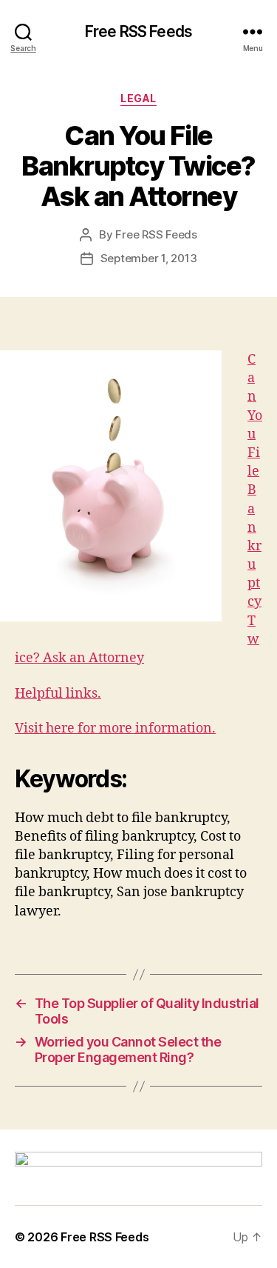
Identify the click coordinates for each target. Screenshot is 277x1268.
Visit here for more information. (115, 728)
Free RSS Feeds (138, 31)
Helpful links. (58, 693)
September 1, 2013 (148, 258)
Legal (138, 98)
